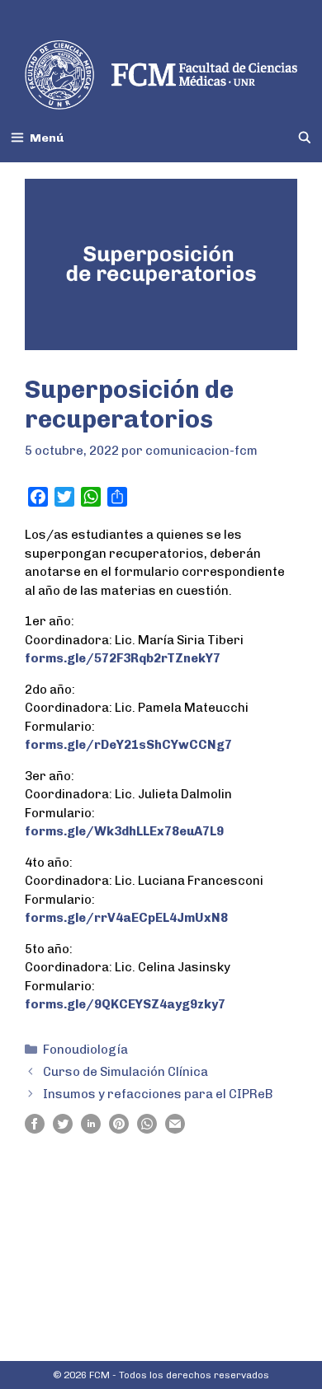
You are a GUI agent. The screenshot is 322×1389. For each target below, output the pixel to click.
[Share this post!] (35, 1129)
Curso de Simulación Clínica (125, 1071)
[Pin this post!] (119, 1129)
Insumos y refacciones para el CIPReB (158, 1094)
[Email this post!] (175, 1129)
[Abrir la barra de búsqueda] (304, 138)
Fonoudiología (85, 1049)
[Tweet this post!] (63, 1129)
